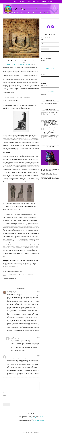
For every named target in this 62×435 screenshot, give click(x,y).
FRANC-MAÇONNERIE (50, 68)
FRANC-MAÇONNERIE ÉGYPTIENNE (17, 64)
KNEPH (8, 64)
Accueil (9, 1)
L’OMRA (15, 1)
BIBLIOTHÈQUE (36, 1)
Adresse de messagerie (4, 396)
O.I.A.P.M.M (41, 416)
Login (34, 424)
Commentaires (12, 282)
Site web (4, 400)
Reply (38, 291)
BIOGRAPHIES (43, 94)
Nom (3, 392)
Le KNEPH (29, 1)
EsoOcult (35, 422)
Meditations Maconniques (35, 417)
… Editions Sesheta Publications (38, 420)
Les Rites (22, 1)
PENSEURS (43, 60)
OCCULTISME (43, 83)
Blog (36, 419)
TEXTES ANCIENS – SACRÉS (46, 58)
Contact (50, 1)
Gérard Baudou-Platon (12, 291)
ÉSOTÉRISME (50, 79)
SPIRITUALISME (44, 85)
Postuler (44, 1)
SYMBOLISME (27, 64)
